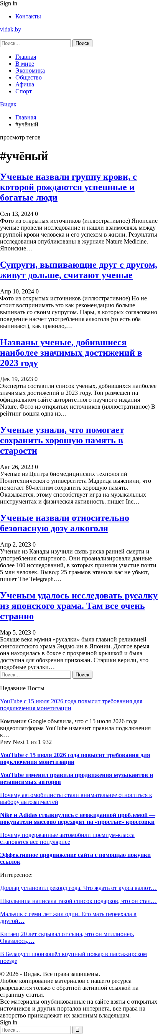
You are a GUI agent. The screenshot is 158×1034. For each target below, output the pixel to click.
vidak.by (10, 29)
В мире (24, 63)
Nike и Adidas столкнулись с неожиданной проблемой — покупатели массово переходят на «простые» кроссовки (77, 818)
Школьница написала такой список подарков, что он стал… (78, 901)
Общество (28, 77)
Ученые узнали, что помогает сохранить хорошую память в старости (62, 440)
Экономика (30, 70)
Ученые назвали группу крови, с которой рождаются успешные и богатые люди (68, 187)
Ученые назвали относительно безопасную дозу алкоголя (64, 523)
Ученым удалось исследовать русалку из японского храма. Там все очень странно (79, 605)
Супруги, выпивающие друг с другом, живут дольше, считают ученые (78, 270)
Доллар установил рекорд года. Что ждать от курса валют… (78, 888)
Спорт (23, 91)
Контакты (28, 16)
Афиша (24, 84)
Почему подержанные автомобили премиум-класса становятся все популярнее (67, 838)
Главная (25, 56)
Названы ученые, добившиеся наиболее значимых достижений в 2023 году (71, 352)
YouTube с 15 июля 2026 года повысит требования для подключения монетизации (71, 704)
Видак (8, 104)
